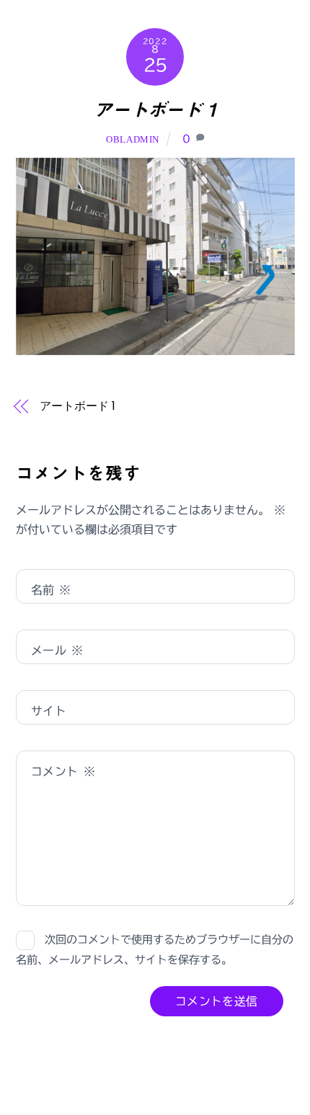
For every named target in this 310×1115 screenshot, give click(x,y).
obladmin (132, 139)
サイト (49, 711)
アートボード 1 (155, 109)
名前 (51, 590)
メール (57, 650)
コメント (63, 771)
